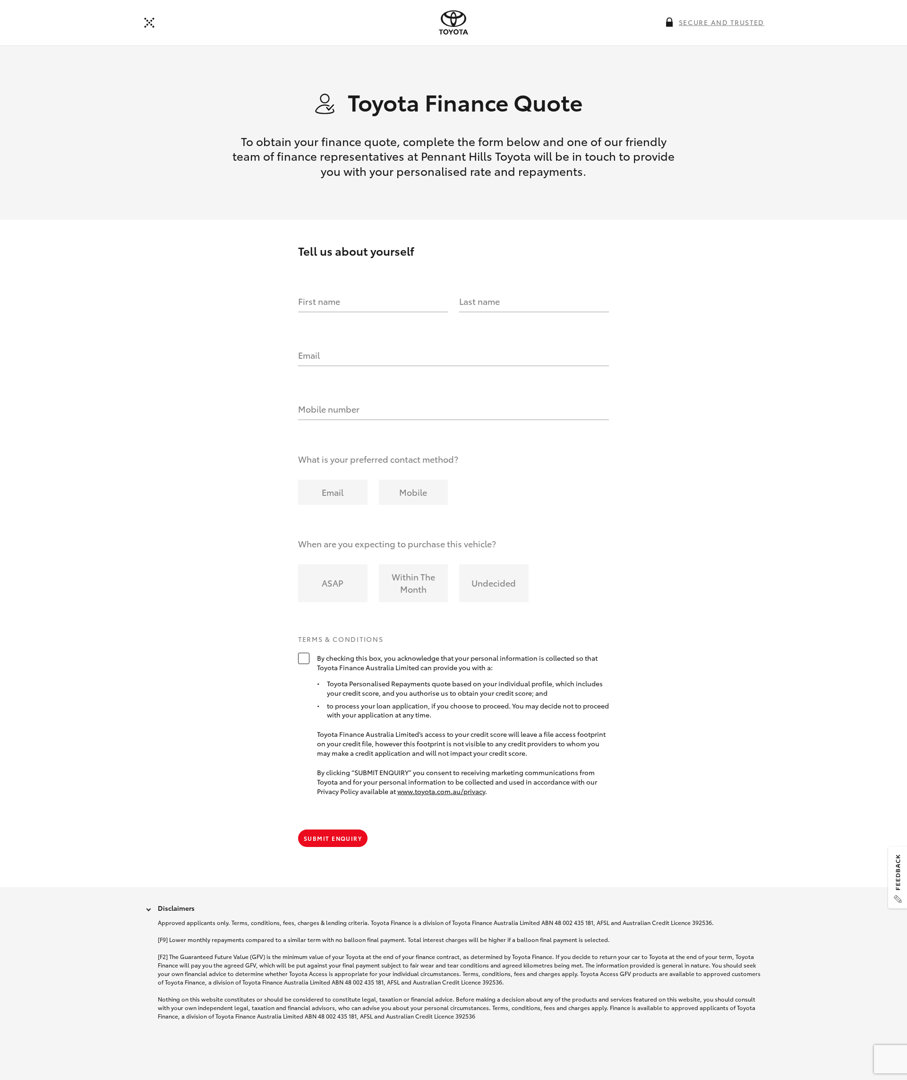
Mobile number (328, 409)
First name (319, 301)
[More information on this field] (669, 22)
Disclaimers (176, 908)
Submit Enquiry (333, 838)
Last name (479, 301)
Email (309, 355)
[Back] (149, 23)
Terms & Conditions (340, 639)
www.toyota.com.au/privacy (441, 791)
